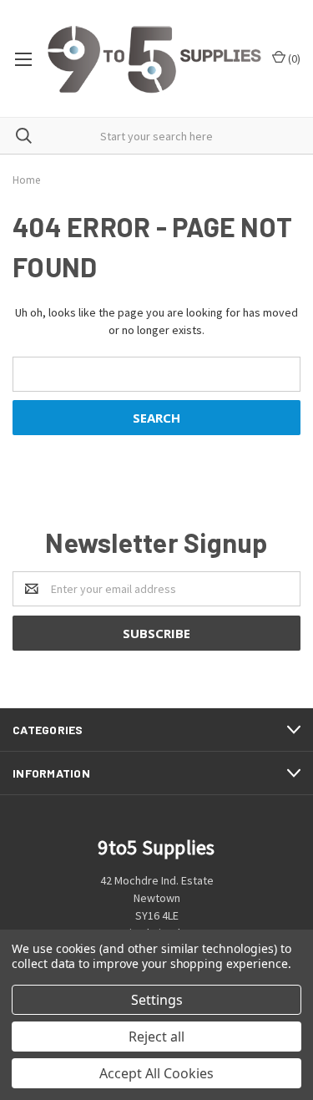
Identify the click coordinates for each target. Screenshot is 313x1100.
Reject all (156, 1036)
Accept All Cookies (156, 1073)
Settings (157, 1000)
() (292, 58)
